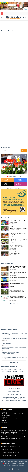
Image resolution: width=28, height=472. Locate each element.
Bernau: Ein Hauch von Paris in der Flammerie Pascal (13, 137)
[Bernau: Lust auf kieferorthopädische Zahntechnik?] (4, 274)
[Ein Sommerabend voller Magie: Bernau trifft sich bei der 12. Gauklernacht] (4, 285)
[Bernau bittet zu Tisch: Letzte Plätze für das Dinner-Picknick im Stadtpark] (4, 241)
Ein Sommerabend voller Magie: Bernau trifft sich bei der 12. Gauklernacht (17, 285)
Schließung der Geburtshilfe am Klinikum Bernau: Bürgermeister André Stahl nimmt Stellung (18, 228)
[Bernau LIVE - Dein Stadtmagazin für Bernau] (13, 17)
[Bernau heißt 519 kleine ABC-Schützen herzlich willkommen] (4, 235)
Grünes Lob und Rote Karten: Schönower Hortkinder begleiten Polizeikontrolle (17, 247)
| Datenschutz (22, 463)
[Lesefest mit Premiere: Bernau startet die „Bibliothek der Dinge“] (4, 253)
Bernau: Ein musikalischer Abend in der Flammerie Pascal (14, 82)
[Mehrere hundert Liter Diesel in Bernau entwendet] (4, 279)
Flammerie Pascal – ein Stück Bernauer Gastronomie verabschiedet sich (13, 49)
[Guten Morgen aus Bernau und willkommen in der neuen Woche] (4, 291)
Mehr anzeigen (14, 259)
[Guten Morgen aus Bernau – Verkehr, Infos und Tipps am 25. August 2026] (4, 268)
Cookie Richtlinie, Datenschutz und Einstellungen (14, 465)
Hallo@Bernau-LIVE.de (15, 394)
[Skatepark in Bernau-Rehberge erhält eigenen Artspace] (4, 222)
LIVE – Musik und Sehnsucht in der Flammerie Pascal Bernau (11, 114)
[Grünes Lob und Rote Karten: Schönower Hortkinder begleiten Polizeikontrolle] (4, 247)
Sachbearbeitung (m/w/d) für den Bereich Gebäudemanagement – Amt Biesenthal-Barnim (18, 298)
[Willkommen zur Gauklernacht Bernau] (14, 25)
